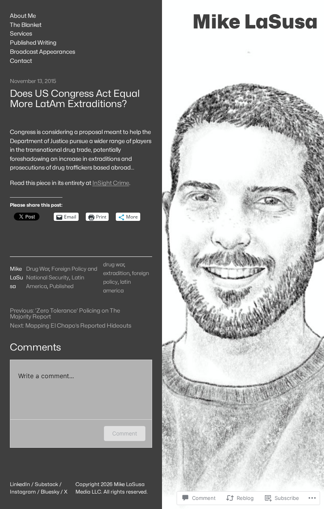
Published (61, 286)
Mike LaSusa (255, 21)
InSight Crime (110, 182)
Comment (124, 433)
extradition (116, 273)
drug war (113, 264)
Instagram (23, 491)
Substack (46, 484)
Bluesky (50, 491)
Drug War (37, 269)
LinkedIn (20, 484)
